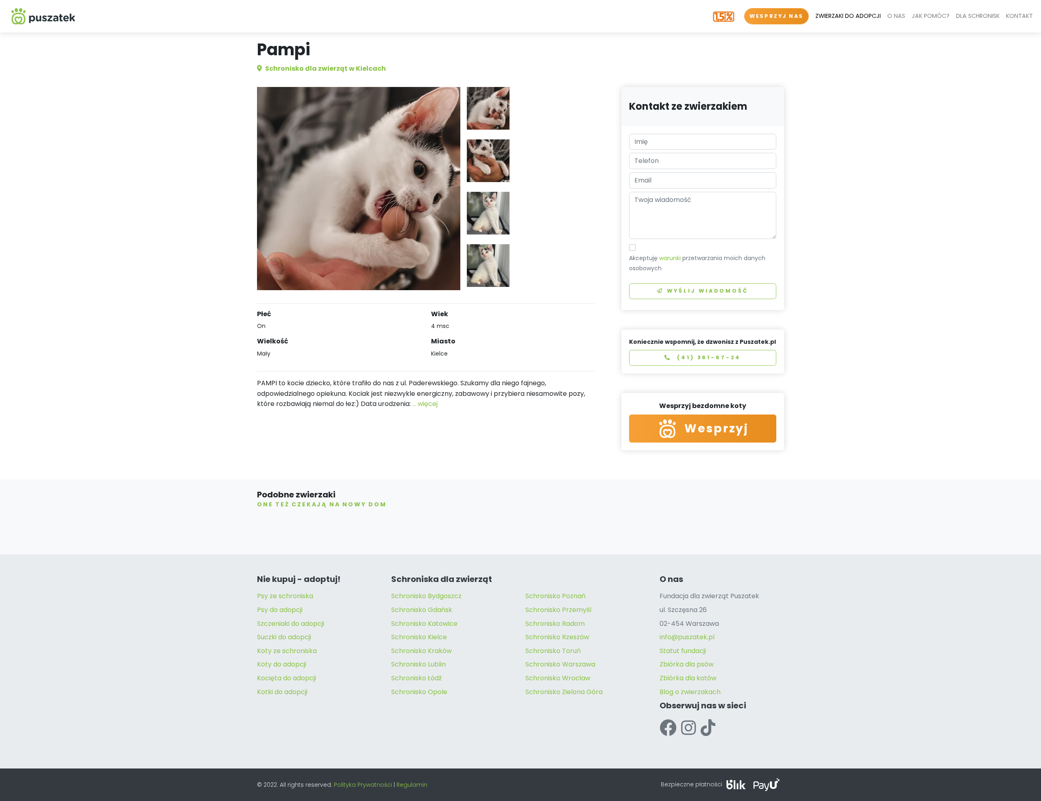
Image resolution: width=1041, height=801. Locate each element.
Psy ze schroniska (285, 596)
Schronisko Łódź (416, 678)
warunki (670, 258)
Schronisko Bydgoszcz (426, 596)
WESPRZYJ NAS (776, 16)
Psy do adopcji (280, 609)
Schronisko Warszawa (560, 664)
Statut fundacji (683, 651)
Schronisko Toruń (553, 651)
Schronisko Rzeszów (557, 637)
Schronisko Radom (555, 623)
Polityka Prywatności (363, 785)
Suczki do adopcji (284, 637)
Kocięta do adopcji (286, 678)
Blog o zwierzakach (690, 692)
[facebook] (668, 728)
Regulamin (411, 785)
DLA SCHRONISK (978, 16)
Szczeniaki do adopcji (290, 623)
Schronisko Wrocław (557, 678)
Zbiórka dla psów (687, 664)
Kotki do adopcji (282, 692)
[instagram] (688, 728)
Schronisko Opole (419, 692)
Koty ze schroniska (287, 651)
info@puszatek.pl (687, 637)
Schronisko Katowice (424, 623)
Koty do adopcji (281, 664)
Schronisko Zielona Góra (564, 692)
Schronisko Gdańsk (421, 609)
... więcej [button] (425, 403)
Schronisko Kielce (419, 637)
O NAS (896, 16)
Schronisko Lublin (418, 664)
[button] (488, 108)
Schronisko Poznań (555, 596)
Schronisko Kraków (421, 651)
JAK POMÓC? (931, 16)
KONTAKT (1019, 16)
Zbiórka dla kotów (688, 678)
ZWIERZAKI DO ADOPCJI (848, 16)
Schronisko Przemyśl (558, 609)
